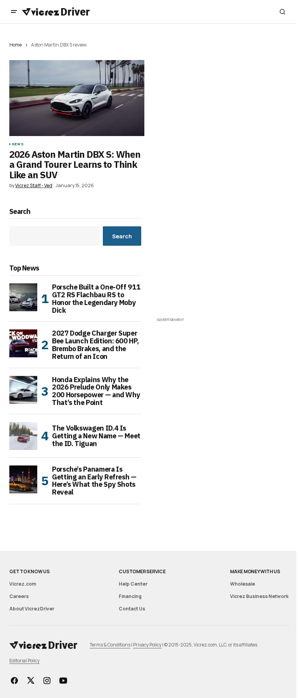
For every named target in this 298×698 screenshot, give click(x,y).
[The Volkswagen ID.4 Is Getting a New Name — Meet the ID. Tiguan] (23, 436)
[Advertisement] (223, 261)
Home (15, 44)
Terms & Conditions (110, 644)
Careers (19, 596)
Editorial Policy (24, 660)
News (18, 144)
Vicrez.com (22, 584)
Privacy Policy (147, 644)
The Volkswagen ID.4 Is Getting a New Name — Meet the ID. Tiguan (96, 436)
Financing (130, 596)
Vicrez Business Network (259, 596)
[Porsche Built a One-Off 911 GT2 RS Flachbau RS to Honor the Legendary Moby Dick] (23, 297)
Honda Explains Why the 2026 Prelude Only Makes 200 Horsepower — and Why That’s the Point (96, 391)
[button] (14, 11)
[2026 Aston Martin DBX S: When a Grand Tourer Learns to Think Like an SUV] (76, 98)
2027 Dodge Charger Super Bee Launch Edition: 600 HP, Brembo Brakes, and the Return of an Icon (95, 344)
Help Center (133, 584)
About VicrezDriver (31, 608)
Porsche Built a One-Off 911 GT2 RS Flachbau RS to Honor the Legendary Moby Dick (96, 298)
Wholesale (242, 584)
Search (20, 212)
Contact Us (132, 608)
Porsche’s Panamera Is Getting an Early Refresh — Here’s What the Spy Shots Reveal (94, 480)
